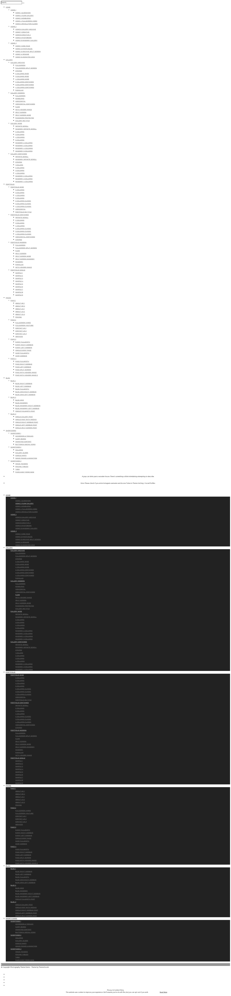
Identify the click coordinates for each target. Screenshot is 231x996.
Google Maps (20, 455)
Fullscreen (20, 65)
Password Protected (24, 118)
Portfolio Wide (17, 187)
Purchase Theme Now (24, 472)
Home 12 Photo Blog (23, 49)
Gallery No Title (22, 121)
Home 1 (13, 10)
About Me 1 (20, 303)
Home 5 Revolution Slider (26, 24)
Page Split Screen (23, 370)
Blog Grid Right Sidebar (25, 392)
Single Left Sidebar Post (26, 425)
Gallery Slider (21, 453)
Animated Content (23, 441)
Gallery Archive (18, 62)
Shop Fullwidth (22, 353)
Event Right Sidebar (24, 345)
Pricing (18, 317)
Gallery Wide (16, 123)
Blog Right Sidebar (23, 383)
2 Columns (19, 132)
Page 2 (13, 320)
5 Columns (19, 140)
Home (8, 7)
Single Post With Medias (26, 419)
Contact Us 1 (20, 328)
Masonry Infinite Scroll (26, 129)
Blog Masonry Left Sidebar (27, 408)
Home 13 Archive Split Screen (28, 51)
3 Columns (19, 134)
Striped (18, 71)
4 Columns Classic (23, 206)
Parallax (19, 90)
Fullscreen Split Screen (26, 68)
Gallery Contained (19, 154)
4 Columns (20, 137)
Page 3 (13, 339)
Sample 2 (19, 275)
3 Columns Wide (22, 76)
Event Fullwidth (22, 342)
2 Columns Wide (22, 73)
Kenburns (19, 98)
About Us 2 (20, 311)
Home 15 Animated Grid (25, 57)
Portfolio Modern (18, 242)
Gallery (9, 60)
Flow (17, 107)
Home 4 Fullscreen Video (26, 21)
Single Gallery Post (24, 417)
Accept (153, 992)
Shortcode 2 (16, 447)
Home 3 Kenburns (23, 18)
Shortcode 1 (16, 433)
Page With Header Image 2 (26, 375)
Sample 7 (19, 289)
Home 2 (13, 26)
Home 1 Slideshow (23, 13)
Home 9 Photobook (23, 37)
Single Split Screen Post (26, 428)
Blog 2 (13, 397)
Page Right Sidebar (23, 364)
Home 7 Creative (22, 32)
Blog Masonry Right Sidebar (27, 406)
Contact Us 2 (21, 331)
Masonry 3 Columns (23, 145)
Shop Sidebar (21, 356)
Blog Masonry (21, 403)
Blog (8, 378)
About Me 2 (20, 306)
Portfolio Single (18, 270)
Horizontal (20, 101)
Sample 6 (19, 287)
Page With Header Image (26, 372)
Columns (19, 450)
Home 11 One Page (22, 46)
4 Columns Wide (22, 79)
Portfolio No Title (23, 212)
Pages (8, 298)
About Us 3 (20, 314)
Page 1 (13, 300)
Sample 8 (19, 292)
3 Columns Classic (23, 204)
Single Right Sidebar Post (26, 422)
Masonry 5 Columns (23, 151)
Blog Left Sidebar (23, 386)
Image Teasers (21, 464)
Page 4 (13, 358)
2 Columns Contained (24, 82)
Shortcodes (11, 430)
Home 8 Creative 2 (23, 35)
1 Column (19, 165)
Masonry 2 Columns (23, 143)
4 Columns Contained (24, 87)
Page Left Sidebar (23, 367)
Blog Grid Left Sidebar (25, 394)
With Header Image (23, 109)
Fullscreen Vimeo (23, 322)
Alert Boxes (20, 439)
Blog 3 (13, 414)
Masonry (19, 262)
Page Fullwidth (22, 361)
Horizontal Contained (25, 104)
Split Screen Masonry (25, 259)
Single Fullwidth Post (25, 411)
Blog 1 (13, 381)
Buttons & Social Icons (25, 444)
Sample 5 (19, 284)
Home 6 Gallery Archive (25, 29)
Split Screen (20, 112)
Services (19, 336)
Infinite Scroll (21, 126)
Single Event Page (23, 350)
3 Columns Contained (24, 85)
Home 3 (13, 43)
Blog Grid (19, 400)
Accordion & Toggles (24, 436)
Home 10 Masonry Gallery (26, 40)
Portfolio (10, 184)
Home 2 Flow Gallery (24, 15)
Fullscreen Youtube (24, 325)
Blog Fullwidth (22, 389)
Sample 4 (19, 281)
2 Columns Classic (23, 201)
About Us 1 (20, 309)
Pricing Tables (21, 466)
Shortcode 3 (16, 461)
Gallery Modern (18, 93)
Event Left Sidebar (23, 347)
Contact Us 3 (21, 334)
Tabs (17, 469)
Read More (163, 992)
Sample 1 (19, 273)
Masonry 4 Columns (24, 148)
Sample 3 (19, 278)
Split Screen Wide (23, 115)
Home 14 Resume (22, 54)
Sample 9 (19, 295)
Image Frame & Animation (26, 458)
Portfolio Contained (20, 215)
